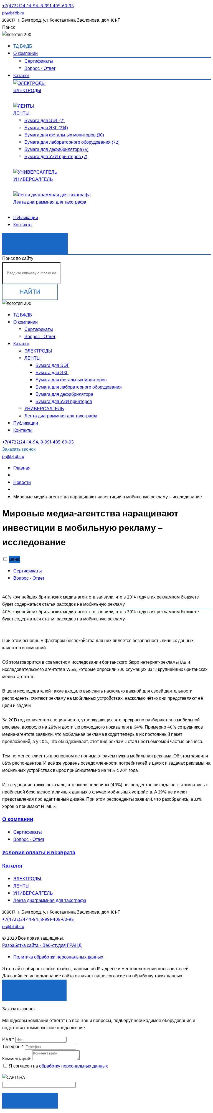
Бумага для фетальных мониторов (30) (64, 135)
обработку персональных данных (73, 1066)
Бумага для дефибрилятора (64, 394)
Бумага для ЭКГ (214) (46, 127)
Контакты (22, 225)
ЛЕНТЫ (21, 113)
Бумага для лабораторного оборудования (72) (72, 142)
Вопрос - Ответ (39, 68)
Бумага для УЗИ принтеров (64, 401)
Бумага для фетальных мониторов (71, 380)
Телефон (13, 1046)
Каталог (21, 75)
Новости (22, 482)
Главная (22, 468)
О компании (25, 53)
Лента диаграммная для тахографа (49, 202)
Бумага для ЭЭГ (52, 365)
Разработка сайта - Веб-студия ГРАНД (42, 945)
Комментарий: (16, 1059)
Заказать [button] (30, 1100)
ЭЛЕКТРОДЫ (27, 90)
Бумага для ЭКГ (52, 372)
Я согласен (34, 987)
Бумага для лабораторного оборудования (79, 387)
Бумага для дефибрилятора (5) (56, 149)
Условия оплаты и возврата (38, 852)
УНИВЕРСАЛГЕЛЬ (33, 179)
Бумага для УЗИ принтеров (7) (55, 156)
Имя (8, 1039)
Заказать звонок (35, 241)
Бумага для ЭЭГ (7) (44, 120)
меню (14, 559)
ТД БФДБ (22, 46)
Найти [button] (29, 291)
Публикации (25, 217)
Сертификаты (38, 61)
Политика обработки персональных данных (58, 957)
